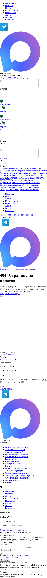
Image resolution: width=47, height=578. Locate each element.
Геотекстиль (34, 182)
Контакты (9, 20)
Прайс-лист (10, 13)
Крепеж (17, 185)
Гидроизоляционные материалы (14, 182)
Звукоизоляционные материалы (33, 173)
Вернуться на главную (10, 294)
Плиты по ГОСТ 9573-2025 (22, 178)
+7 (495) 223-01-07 (8, 78)
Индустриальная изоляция (35, 171)
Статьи (8, 8)
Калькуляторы (11, 10)
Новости (9, 5)
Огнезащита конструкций (11, 168)
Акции (8, 15)
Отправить (5, 560)
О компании (10, 3)
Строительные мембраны (22, 180)
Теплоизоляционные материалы (14, 175)
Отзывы (8, 17)
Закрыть (3, 570)
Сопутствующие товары (28, 187)
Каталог (3, 158)
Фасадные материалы (9, 189)
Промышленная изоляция (11, 171)
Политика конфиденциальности (14, 530)
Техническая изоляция (33, 168)
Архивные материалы (29, 189)
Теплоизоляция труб (9, 173)
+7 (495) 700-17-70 (25, 215)
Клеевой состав (7, 185)
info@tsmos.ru (23, 78)
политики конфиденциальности (14, 556)
